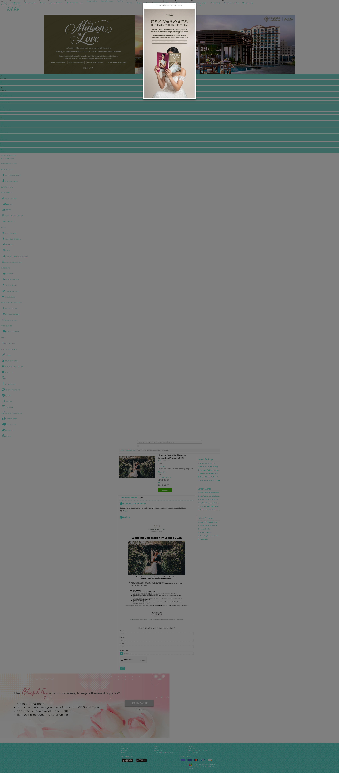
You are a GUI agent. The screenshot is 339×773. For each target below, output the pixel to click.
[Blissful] (127, 760)
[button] (1, 44)
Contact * (122, 637)
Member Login (247, 3)
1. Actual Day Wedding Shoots (207, 522)
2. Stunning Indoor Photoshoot (207, 525)
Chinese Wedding (143, 3)
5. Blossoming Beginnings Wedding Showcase (209, 506)
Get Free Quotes (30, 3)
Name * (122, 631)
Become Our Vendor (200, 3)
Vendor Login (215, 3)
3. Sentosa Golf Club (204, 529)
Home (5, 3)
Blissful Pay (124, 750)
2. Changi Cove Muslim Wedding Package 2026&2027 (209, 467)
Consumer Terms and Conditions (198, 750)
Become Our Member (231, 3)
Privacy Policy (192, 748)
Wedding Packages (182, 3)
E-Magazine (168, 3)
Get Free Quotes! (175, 5)
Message (165, 490)
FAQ (122, 746)
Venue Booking (92, 1)
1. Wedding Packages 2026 (206, 463)
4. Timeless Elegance (204, 532)
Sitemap (123, 752)
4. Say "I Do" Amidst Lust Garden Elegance (209, 503)
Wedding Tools (16, 3)
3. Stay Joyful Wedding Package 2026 (209, 470)
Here (125, 511)
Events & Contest (130, 450)
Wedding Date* (124, 650)
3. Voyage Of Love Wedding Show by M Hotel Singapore (209, 499)
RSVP (122, 668)
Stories (129, 3)
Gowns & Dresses (107, 1)
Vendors (43, 3)
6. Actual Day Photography (206, 480)
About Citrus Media (193, 752)
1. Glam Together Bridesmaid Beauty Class (209, 492)
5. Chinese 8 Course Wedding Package (209, 477)
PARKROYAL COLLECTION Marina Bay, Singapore (175, 469)
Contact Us (191, 746)
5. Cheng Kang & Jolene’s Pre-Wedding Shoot (209, 536)
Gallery (141, 498)
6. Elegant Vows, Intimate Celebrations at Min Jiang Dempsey (209, 510)
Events (156, 746)
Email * (122, 644)
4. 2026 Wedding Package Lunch (208, 473)
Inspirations (156, 3)
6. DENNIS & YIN (203, 539)
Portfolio (120, 1)
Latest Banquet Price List (74, 3)
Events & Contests (55, 3)
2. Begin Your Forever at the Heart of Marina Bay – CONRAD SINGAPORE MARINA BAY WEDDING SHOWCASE (209, 496)
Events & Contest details (128, 498)
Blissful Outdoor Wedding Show (163, 752)
